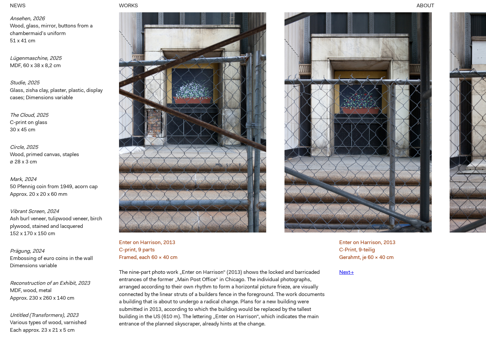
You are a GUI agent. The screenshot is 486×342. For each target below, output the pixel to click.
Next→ (346, 272)
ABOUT (425, 6)
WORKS (128, 6)
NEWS (17, 6)
